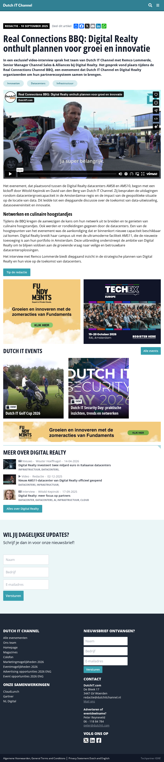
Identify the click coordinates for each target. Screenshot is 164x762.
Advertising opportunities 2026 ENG (27, 671)
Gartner (8, 696)
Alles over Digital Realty (23, 509)
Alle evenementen (15, 638)
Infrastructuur (65, 83)
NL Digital (9, 701)
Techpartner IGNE (151, 758)
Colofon (8, 657)
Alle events (150, 351)
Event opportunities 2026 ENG (23, 676)
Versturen (13, 596)
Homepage (10, 647)
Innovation (13, 83)
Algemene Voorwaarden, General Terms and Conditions (34, 758)
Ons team (9, 642)
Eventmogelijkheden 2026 (20, 667)
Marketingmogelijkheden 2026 (23, 662)
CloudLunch (11, 691)
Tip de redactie (17, 272)
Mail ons (89, 701)
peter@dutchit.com (96, 725)
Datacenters (38, 83)
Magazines (10, 652)
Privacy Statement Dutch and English (89, 758)
